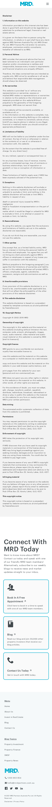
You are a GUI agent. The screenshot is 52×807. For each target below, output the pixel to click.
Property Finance (12, 749)
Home (7, 706)
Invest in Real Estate (13, 717)
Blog (6, 722)
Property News (11, 760)
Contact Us (9, 728)
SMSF (7, 755)
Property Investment (14, 744)
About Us (8, 711)
